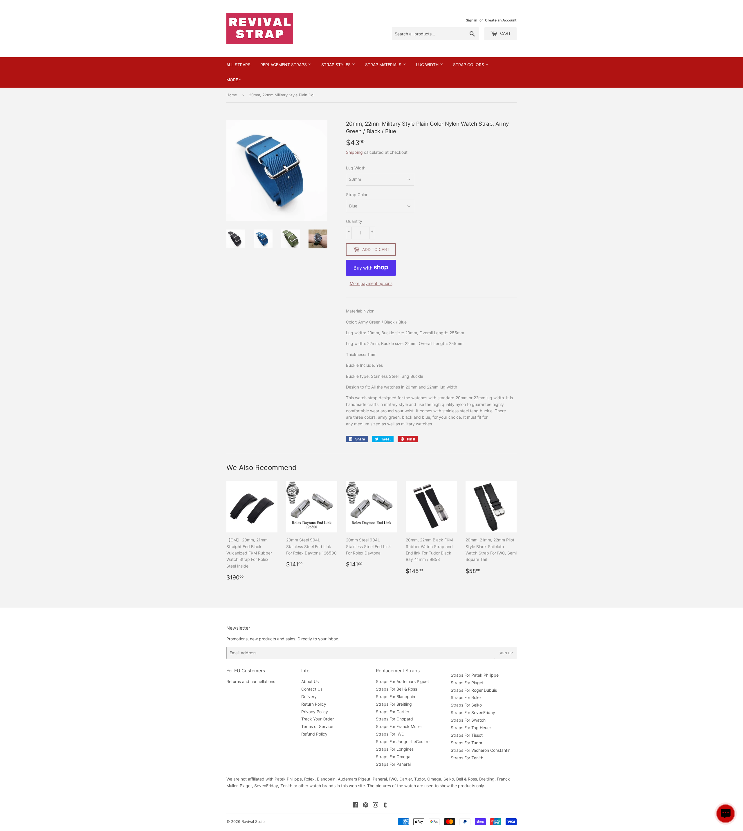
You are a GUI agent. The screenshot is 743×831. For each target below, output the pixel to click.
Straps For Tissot (467, 735)
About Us (310, 681)
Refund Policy (314, 733)
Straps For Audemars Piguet (402, 681)
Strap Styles (336, 64)
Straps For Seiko (466, 704)
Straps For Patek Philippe (475, 675)
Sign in (471, 20)
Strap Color (356, 194)
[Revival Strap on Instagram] (375, 805)
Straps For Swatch (468, 720)
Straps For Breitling (394, 704)
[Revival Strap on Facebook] (355, 805)
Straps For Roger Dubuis (474, 690)
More (232, 79)
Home (231, 95)
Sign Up (506, 653)
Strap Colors (469, 64)
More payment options (371, 283)
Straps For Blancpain (395, 696)
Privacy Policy (314, 711)
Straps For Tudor (466, 742)
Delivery (309, 696)
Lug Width (428, 64)
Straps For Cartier (392, 711)
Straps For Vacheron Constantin (481, 750)
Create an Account (501, 20)
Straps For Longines (395, 749)
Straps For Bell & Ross (396, 689)
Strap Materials (384, 64)
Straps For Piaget (467, 682)
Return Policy (313, 704)
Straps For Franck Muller (399, 726)
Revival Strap (253, 821)
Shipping (354, 152)
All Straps (238, 64)
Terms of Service (317, 726)
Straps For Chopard (394, 718)
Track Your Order (317, 718)
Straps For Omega (393, 756)
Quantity (354, 221)
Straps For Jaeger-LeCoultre (403, 741)
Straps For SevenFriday (473, 712)
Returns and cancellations (250, 681)
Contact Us (311, 689)
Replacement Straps (284, 64)
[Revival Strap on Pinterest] (366, 805)
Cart (505, 33)
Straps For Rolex (466, 697)
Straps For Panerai (393, 764)
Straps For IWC (390, 733)
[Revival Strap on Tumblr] (385, 805)
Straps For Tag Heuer (471, 727)
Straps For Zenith (467, 757)
